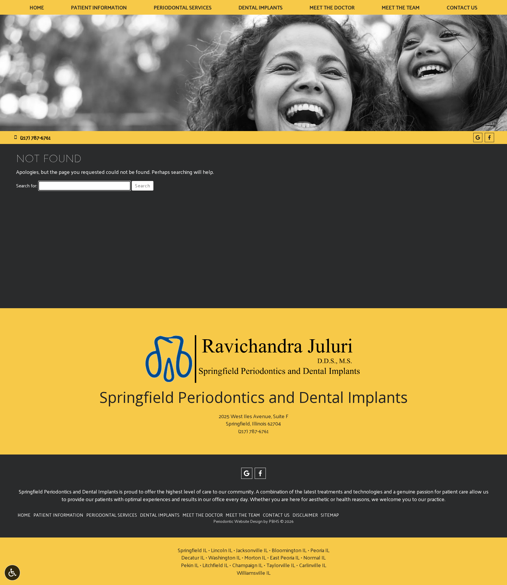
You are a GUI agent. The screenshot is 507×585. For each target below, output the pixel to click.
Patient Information (99, 7)
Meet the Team (401, 7)
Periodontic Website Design (238, 521)
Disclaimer (305, 515)
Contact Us (462, 7)
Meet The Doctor (332, 7)
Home (37, 7)
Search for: (26, 185)
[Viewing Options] (12, 573)
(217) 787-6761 (253, 431)
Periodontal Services (183, 7)
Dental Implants (261, 7)
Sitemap (330, 515)
